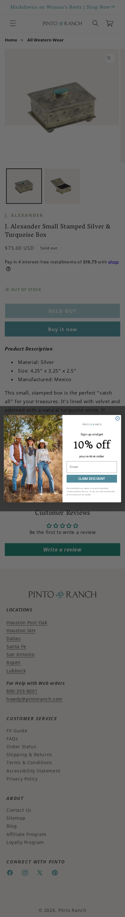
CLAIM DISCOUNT (91, 478)
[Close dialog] (118, 418)
